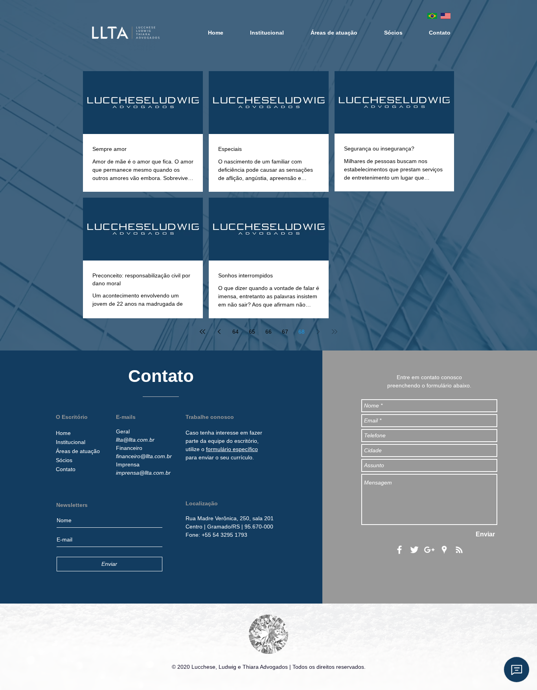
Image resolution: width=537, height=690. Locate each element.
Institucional (70, 442)
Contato (65, 469)
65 (252, 331)
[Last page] (334, 332)
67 (285, 331)
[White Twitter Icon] (414, 549)
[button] (230, 518)
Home (63, 433)
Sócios (64, 460)
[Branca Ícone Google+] (429, 549)
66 (268, 331)
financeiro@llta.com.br (144, 456)
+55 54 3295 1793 (224, 535)
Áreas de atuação (78, 451)
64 (235, 331)
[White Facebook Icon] (399, 549)
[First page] (202, 332)
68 (301, 331)
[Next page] (318, 332)
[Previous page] (219, 332)
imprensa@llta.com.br (143, 473)
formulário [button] (219, 449)
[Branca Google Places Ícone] (444, 549)
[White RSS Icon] (459, 549)
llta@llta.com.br (135, 440)
